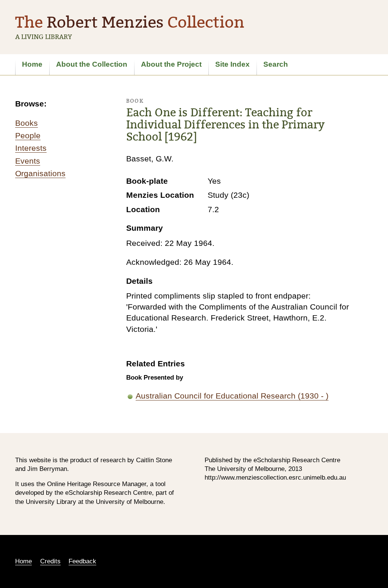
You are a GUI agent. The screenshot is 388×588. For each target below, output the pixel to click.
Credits (50, 561)
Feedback (82, 561)
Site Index (232, 64)
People (28, 135)
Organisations (40, 173)
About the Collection (91, 64)
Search (275, 64)
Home (32, 64)
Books (26, 123)
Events (27, 160)
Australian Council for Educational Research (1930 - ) (232, 395)
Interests (31, 148)
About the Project (171, 64)
